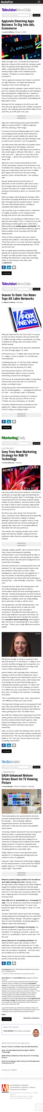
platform (8, 263)
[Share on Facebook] (4, 267)
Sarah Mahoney (9, 463)
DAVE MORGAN (8, 1031)
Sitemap (32, 1087)
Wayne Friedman (9, 302)
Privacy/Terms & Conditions (18, 1089)
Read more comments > (32, 1018)
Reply (4, 1014)
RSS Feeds (25, 1087)
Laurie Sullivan (9, 32)
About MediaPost (15, 1085)
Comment (6, 273)
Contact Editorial (15, 1087)
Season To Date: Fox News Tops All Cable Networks (20, 1047)
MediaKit (25, 1085)
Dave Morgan (8, 786)
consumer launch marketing (16, 619)
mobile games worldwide (26, 226)
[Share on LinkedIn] (9, 267)
